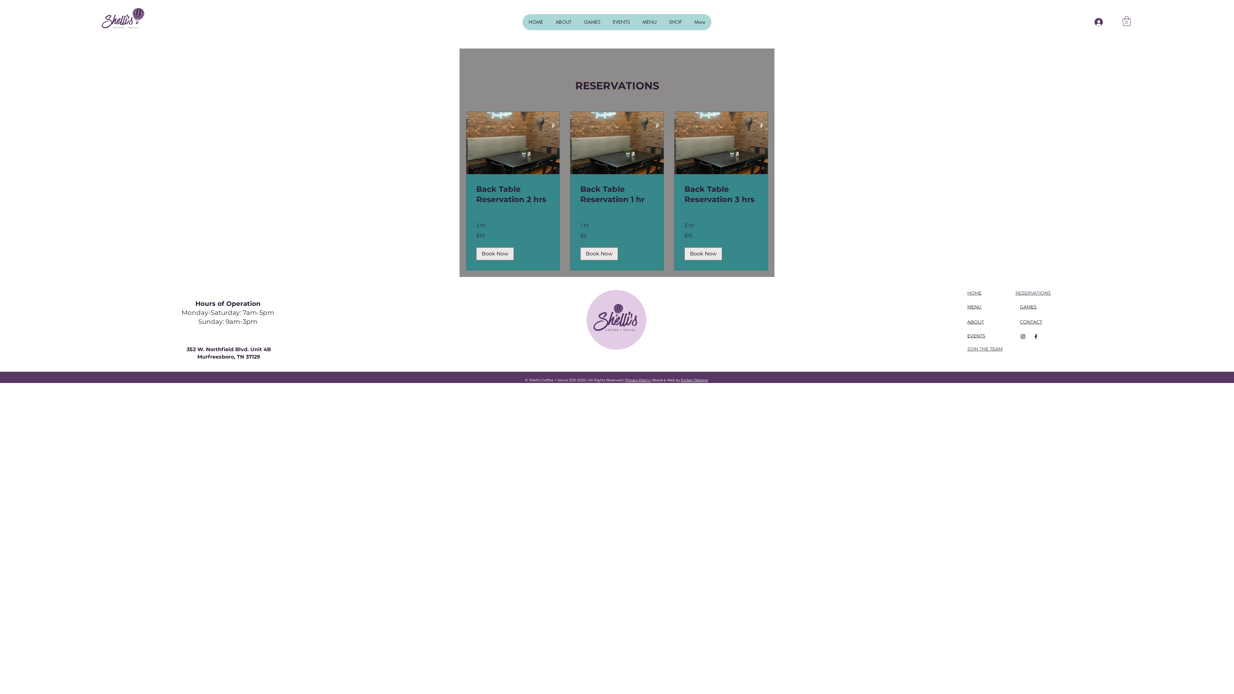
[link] (513, 194)
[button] (1126, 21)
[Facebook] (1036, 337)
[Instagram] (1023, 337)
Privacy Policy (637, 380)
